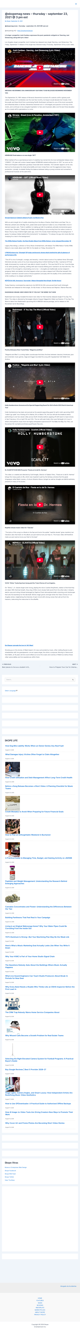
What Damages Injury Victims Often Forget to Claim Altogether (32, 754)
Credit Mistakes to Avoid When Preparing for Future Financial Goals (34, 812)
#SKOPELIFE (40, 1308)
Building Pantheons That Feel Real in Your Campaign (27, 917)
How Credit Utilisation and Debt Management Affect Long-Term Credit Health (38, 777)
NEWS (40, 1303)
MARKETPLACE (40, 1310)
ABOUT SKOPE (40, 1312)
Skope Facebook (10, 1171)
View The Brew (10, 1180)
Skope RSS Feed (10, 1174)
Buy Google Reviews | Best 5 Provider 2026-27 (25, 1069)
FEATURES (40, 1300)
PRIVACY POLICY (40, 1315)
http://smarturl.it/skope (25, 31)
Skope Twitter (9, 1177)
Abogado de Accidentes (68, 1286)
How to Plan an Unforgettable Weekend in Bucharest (28, 835)
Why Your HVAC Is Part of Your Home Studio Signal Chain (30, 956)
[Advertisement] (40, 1218)
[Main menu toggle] (76, 4)
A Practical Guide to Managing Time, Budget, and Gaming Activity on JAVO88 (38, 858)
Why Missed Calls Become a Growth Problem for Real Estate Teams (34, 1035)
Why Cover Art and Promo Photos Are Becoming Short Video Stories (34, 1123)
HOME (40, 1298)
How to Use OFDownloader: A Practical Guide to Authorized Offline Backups (38, 1103)
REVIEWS (40, 1305)
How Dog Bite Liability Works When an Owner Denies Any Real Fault (34, 746)
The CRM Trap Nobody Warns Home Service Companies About (32, 1012)
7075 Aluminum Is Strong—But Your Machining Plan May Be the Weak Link (37, 937)
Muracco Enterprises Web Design (16, 1167)
